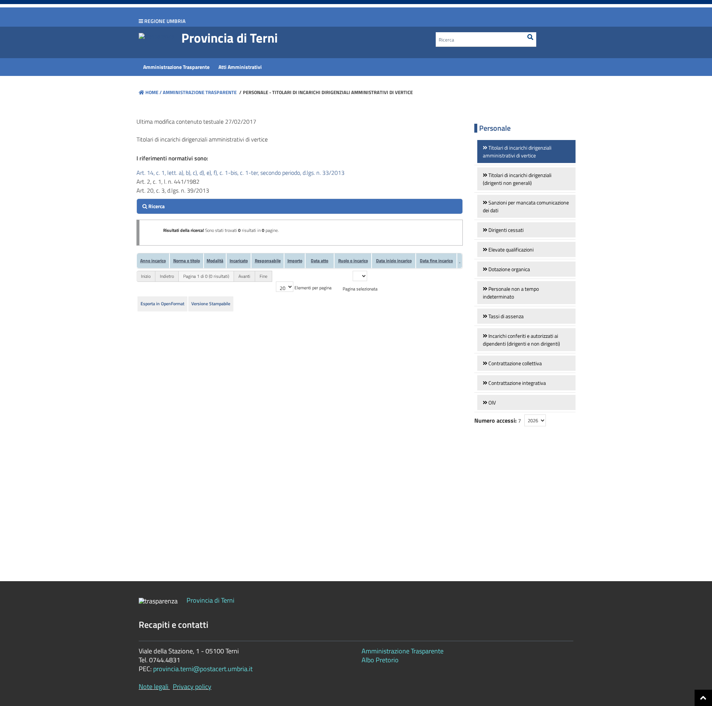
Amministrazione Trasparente (199, 92)
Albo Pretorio (380, 660)
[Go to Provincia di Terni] (156, 35)
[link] (526, 151)
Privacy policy (192, 687)
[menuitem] (176, 67)
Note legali (153, 687)
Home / (153, 92)
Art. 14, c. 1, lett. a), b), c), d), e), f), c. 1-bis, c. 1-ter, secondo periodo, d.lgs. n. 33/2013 (240, 172)
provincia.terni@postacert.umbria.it (203, 669)
